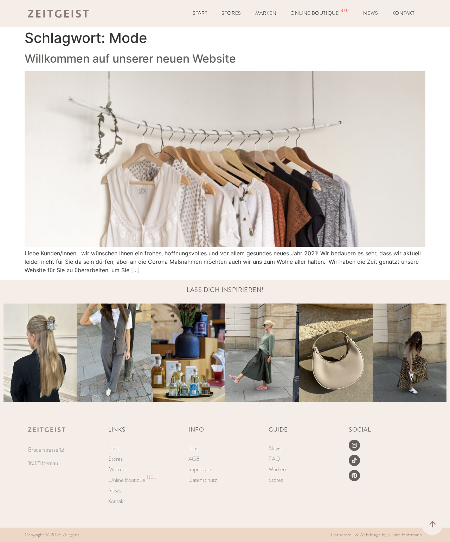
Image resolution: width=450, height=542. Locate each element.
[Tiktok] (354, 460)
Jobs (193, 448)
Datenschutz (202, 480)
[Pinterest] (354, 475)
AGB (194, 459)
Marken (266, 13)
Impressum (200, 469)
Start (200, 13)
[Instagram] (354, 445)
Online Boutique (319, 12)
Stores (231, 13)
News (370, 13)
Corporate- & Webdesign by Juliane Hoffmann (376, 534)
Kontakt (403, 13)
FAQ (274, 459)
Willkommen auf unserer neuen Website (132, 58)
